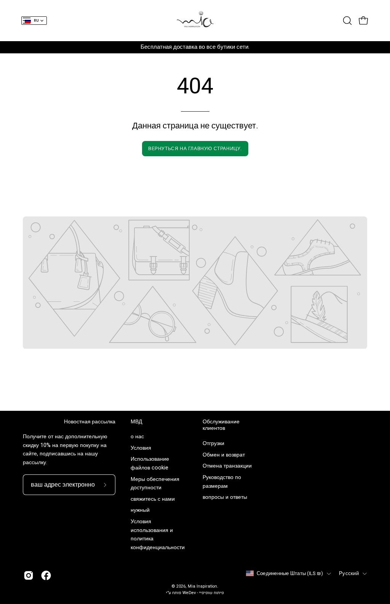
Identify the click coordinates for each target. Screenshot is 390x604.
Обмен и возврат (224, 455)
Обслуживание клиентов (221, 425)
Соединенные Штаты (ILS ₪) (290, 573)
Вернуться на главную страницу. (195, 148)
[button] (346, 20)
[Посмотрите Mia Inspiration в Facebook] (46, 575)
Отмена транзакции (227, 466)
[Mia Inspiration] (195, 20)
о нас (137, 437)
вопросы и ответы (225, 497)
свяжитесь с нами (153, 499)
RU (36, 20)
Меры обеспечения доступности (155, 483)
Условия (141, 448)
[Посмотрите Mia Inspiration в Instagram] (28, 575)
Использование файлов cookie (150, 463)
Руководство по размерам (222, 481)
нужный (140, 510)
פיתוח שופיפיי (211, 593)
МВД (136, 421)
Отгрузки (213, 443)
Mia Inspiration (202, 586)
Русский (349, 573)
